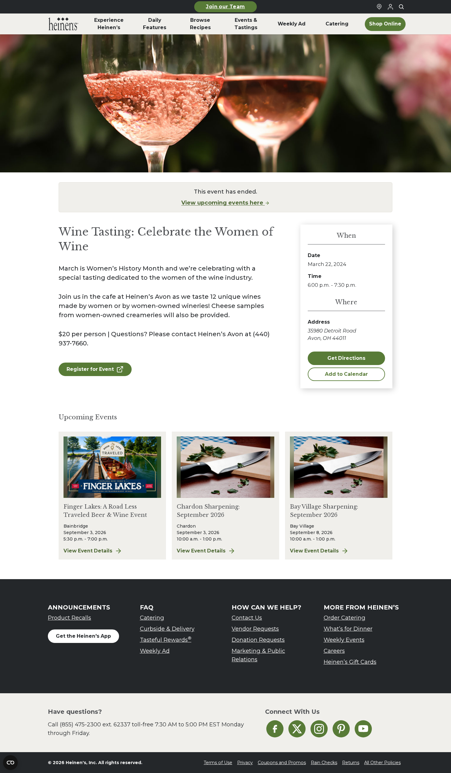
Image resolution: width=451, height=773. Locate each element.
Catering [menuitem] (337, 24)
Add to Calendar (346, 374)
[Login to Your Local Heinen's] (390, 6)
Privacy (245, 762)
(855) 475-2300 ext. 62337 (95, 724)
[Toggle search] (401, 6)
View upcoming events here (223, 202)
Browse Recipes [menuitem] (200, 23)
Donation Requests (258, 639)
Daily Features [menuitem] (154, 23)
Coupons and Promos (282, 762)
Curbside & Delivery (167, 628)
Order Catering (344, 617)
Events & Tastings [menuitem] (245, 23)
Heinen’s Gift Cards (350, 661)
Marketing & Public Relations (258, 655)
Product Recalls (69, 617)
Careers (334, 650)
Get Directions (346, 358)
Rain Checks (324, 762)
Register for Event (90, 369)
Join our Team (225, 7)
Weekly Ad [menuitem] (292, 24)
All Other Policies (382, 762)
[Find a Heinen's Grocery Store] (379, 6)
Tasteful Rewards (165, 639)
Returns (350, 762)
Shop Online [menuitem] (385, 24)
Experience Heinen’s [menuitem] (109, 23)
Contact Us (247, 617)
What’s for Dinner (348, 628)
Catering (152, 617)
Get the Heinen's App (83, 636)
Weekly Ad (155, 650)
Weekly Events (344, 639)
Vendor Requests (255, 628)
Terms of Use (218, 762)
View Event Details (112, 551)
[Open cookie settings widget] (10, 762)
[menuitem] (63, 23)
